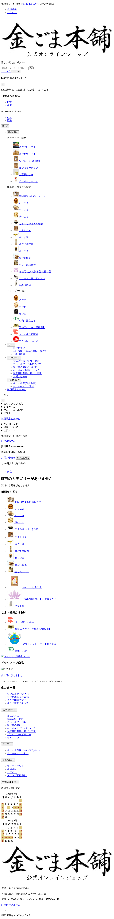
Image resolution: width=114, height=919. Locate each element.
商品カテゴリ (11, 407)
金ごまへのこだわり (23, 386)
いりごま (23, 203)
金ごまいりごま (27, 147)
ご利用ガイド (14, 357)
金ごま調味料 (26, 244)
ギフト (11, 345)
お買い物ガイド (9, 709)
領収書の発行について (25, 367)
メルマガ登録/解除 (17, 775)
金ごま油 (23, 237)
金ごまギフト (20, 348)
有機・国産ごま (27, 320)
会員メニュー (11, 430)
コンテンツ (7, 744)
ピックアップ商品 (13, 403)
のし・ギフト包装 (16, 722)
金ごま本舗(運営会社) (24, 383)
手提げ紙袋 (25, 285)
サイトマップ (14, 737)
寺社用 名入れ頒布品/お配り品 (35, 271)
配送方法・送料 (15, 719)
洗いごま (23, 216)
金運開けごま (26, 174)
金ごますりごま (27, 154)
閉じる (5, 126)
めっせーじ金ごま (28, 181)
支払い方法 (13, 715)
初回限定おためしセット (32, 196)
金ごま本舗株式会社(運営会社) (23, 750)
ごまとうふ (25, 230)
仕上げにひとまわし (12, 675)
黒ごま (22, 313)
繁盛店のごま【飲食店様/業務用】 (32, 629)
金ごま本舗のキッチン (19, 703)
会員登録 (12, 9)
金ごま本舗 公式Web (18, 694)
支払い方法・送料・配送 (26, 361)
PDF (9, 102)
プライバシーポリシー (19, 734)
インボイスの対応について (21, 728)
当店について (14, 380)
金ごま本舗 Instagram (18, 697)
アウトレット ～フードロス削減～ (40, 644)
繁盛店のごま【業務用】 (32, 327)
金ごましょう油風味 (29, 161)
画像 (9, 105)
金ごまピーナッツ (28, 167)
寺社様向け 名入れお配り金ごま (30, 351)
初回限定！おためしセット (28, 502)
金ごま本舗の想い (16, 700)
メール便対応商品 (28, 334)
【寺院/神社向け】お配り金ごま (39, 599)
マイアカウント (15, 766)
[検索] (31, 67)
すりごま (23, 210)
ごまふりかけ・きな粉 (31, 223)
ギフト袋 (19, 606)
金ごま (22, 300)
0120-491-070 (30, 4)
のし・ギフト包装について (27, 364)
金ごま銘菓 (25, 258)
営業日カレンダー (10, 782)
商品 (9, 471)
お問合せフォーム (10, 904)
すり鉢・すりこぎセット (32, 278)
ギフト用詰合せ (27, 264)
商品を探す (13, 132)
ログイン (12, 12)
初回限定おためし (16, 389)
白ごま (22, 307)
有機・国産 (20, 651)
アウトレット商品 (28, 341)
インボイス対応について (26, 370)
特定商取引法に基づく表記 (27, 373)
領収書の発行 (14, 725)
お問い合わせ (20, 376)
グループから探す (13, 410)
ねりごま (23, 251)
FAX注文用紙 (23, 458)
